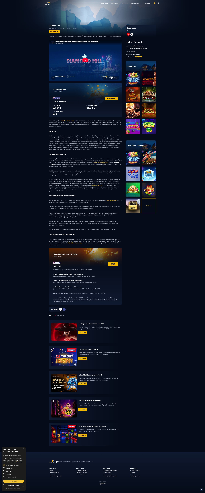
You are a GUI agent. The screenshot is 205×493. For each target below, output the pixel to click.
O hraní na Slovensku (82, 474)
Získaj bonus (113, 264)
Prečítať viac (19, 462)
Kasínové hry (115, 3)
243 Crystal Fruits (111, 200)
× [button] (23, 448)
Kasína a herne (135, 3)
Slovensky (147, 3)
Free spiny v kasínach (109, 474)
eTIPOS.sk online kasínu (67, 121)
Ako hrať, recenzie (136, 476)
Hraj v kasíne (54, 31)
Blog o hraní (125, 3)
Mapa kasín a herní (81, 470)
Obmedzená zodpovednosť (56, 476)
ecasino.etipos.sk (97, 185)
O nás (51, 470)
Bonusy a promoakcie (82, 472)
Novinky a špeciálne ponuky (111, 476)
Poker (133, 474)
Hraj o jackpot (111, 98)
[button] (13, 489)
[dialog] (14, 469)
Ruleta (133, 472)
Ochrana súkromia (54, 474)
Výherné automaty (136, 470)
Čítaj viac (83, 332)
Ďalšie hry (149, 206)
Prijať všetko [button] (13, 481)
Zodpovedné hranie (54, 472)
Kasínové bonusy (108, 472)
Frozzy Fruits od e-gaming (100, 162)
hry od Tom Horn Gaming (75, 243)
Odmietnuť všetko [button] (13, 485)
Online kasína (104, 3)
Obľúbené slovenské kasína (111, 470)
